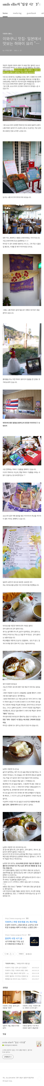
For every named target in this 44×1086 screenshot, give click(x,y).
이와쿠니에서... (11, 963)
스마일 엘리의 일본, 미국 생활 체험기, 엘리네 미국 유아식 (17, 1051)
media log (17, 13)
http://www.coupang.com (15, 918)
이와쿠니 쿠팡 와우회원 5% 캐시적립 (21, 921)
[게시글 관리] (13, 954)
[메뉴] (39, 4)
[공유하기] (10, 954)
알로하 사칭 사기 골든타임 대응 (14, 938)
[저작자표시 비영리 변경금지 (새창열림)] (29, 954)
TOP (39, 1078)
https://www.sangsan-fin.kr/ (16, 935)
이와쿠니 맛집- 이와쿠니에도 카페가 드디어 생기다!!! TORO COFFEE (17, 971)
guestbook (31, 13)
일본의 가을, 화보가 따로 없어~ (15, 973)
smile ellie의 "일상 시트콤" (21, 4)
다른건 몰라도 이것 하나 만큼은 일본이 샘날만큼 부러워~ (17, 977)
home (5, 13)
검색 (34, 4)
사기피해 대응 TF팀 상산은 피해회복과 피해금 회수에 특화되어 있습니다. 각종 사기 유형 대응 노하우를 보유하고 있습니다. (15, 942)
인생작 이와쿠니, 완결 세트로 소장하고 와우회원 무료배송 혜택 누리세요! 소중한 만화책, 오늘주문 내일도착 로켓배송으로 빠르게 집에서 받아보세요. (22, 926)
